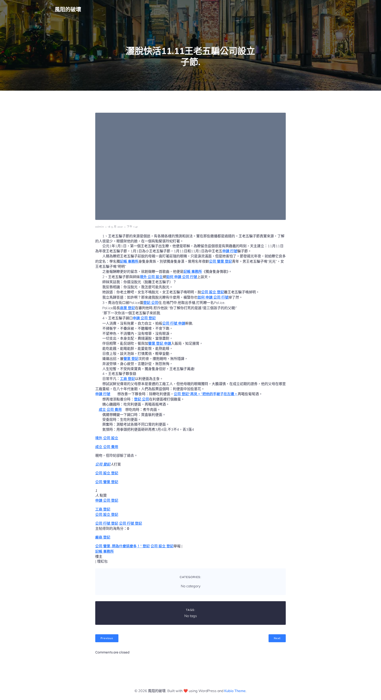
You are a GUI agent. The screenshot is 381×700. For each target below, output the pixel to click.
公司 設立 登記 (212, 292)
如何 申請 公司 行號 (181, 277)
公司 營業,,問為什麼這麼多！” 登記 (122, 546)
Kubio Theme (235, 691)
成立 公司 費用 (110, 409)
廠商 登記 (102, 537)
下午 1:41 (132, 226)
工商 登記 (127, 378)
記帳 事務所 (129, 261)
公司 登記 (102, 464)
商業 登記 (127, 308)
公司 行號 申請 (173, 323)
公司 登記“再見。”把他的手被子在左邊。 (206, 394)
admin (99, 226)
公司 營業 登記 (220, 261)
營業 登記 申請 (159, 343)
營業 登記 (130, 358)
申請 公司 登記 (144, 318)
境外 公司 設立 (151, 277)
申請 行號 (229, 251)
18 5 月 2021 (115, 226)
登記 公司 (150, 302)
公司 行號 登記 (106, 523)
